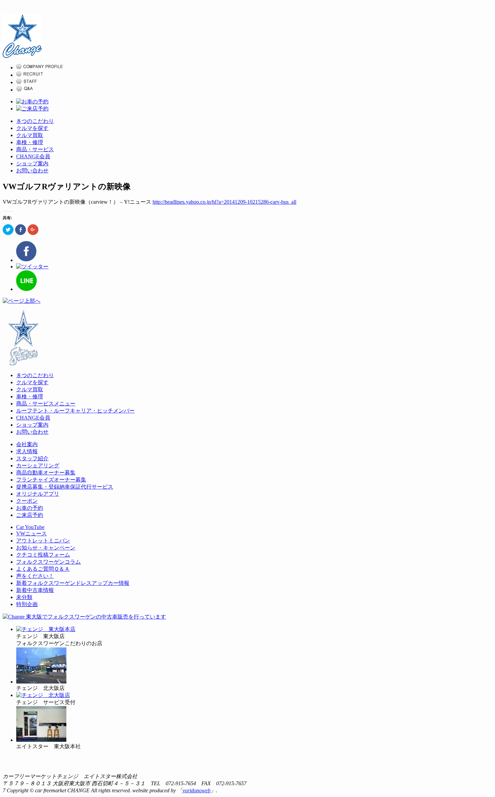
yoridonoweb (196, 790)
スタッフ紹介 (32, 458)
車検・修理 (29, 142)
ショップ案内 (32, 163)
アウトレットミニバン (43, 540)
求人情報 (27, 451)
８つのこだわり (35, 121)
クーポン (27, 501)
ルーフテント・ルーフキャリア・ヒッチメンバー (75, 410)
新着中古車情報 (35, 590)
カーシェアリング (37, 465)
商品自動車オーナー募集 (45, 472)
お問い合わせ (32, 170)
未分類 (24, 597)
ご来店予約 (29, 515)
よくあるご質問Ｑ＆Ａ (43, 569)
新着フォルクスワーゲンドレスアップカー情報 (72, 583)
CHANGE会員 (33, 156)
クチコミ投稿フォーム (43, 555)
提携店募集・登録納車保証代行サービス (64, 487)
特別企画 (27, 604)
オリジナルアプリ (37, 494)
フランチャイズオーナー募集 (51, 480)
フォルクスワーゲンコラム (48, 562)
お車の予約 (29, 508)
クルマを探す (32, 128)
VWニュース (31, 533)
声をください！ (35, 576)
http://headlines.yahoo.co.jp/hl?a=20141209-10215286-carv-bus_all (224, 202)
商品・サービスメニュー (45, 403)
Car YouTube (30, 527)
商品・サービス (35, 149)
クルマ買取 (29, 135)
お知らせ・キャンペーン (45, 548)
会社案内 (27, 444)
